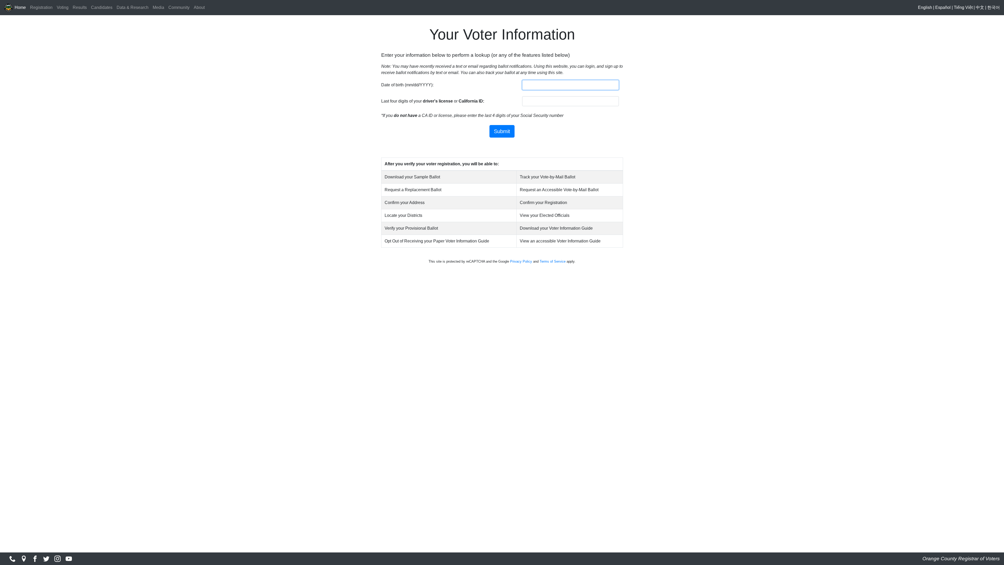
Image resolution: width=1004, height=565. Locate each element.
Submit (502, 131)
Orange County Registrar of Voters (961, 558)
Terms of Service (553, 261)
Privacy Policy (521, 261)
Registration (41, 7)
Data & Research (133, 7)
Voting (63, 7)
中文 (980, 7)
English (925, 7)
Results (80, 7)
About (199, 7)
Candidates (101, 7)
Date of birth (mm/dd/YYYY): (407, 85)
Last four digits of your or (432, 101)
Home (20, 7)
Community (179, 7)
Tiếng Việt (963, 7)
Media (158, 7)
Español (943, 7)
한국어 (993, 7)
